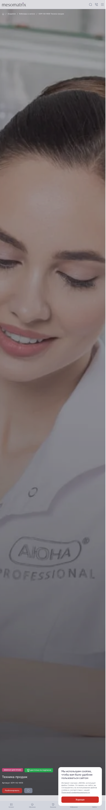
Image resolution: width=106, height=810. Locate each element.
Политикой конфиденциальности (75, 792)
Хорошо (80, 799)
